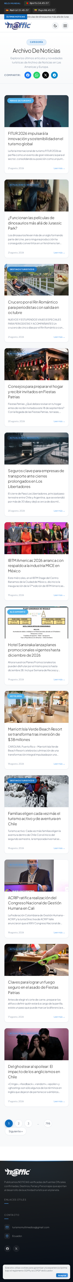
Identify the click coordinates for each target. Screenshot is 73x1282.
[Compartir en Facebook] (27, 75)
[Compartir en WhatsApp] (36, 75)
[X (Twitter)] (16, 1248)
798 (48, 1123)
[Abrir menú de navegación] (65, 25)
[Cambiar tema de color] (55, 25)
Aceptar (62, 1275)
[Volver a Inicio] (18, 25)
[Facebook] (7, 1248)
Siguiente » (16, 1131)
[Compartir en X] (45, 75)
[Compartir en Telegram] (54, 75)
